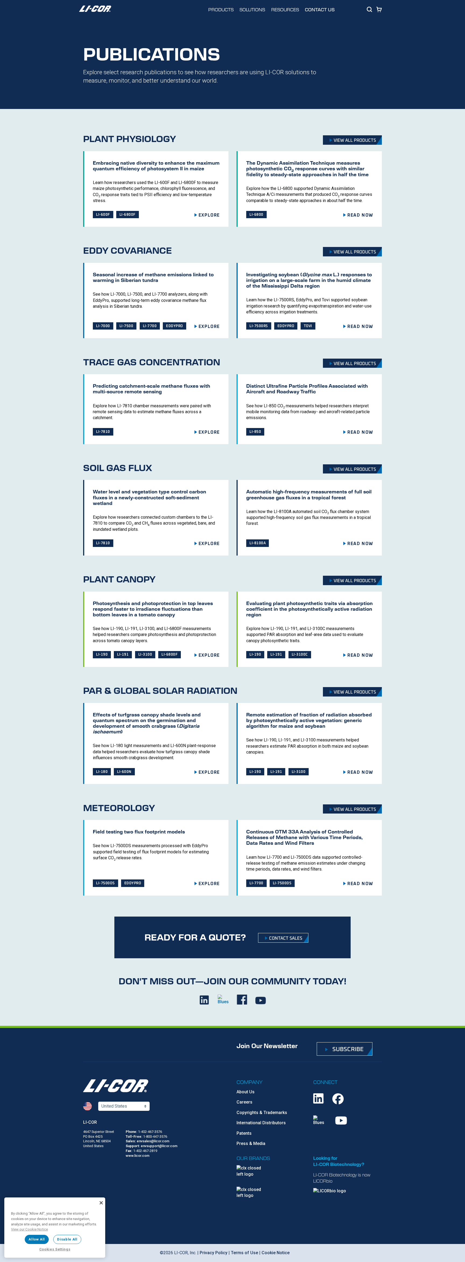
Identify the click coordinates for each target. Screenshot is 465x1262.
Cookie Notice (276, 1252)
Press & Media (251, 1143)
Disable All (67, 1239)
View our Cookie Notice (29, 1229)
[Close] (101, 1203)
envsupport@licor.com (159, 1146)
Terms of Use (244, 1252)
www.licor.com (137, 1156)
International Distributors (261, 1122)
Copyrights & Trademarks (262, 1112)
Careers (244, 1102)
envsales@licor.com (153, 1141)
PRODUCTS (221, 9)
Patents (244, 1133)
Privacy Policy (213, 1252)
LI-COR (90, 1122)
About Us (246, 1091)
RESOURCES (285, 9)
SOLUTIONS (252, 9)
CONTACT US (320, 9)
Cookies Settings (55, 1249)
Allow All (37, 1239)
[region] (54, 1227)
